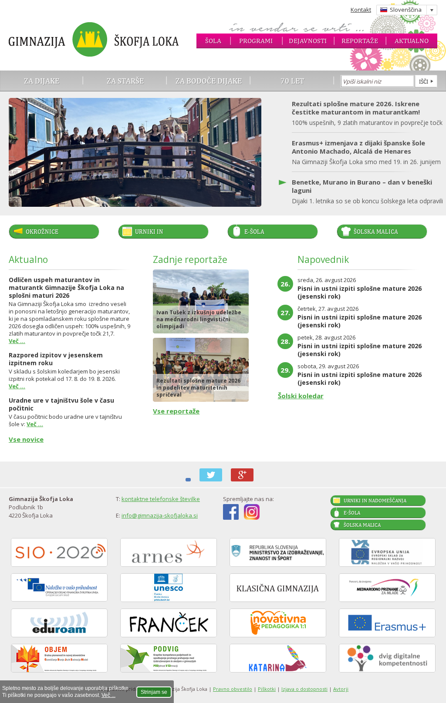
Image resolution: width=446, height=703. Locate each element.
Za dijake (41, 80)
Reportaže (359, 41)
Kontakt (361, 9)
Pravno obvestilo (232, 689)
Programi (256, 41)
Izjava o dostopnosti (304, 689)
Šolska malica (376, 231)
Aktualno (412, 41)
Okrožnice (42, 231)
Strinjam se (154, 692)
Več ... (108, 695)
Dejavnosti (308, 41)
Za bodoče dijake (209, 80)
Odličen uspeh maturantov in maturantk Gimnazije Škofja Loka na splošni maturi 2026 (66, 287)
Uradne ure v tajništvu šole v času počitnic (61, 404)
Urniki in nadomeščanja (157, 233)
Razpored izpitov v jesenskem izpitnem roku (56, 359)
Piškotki (267, 689)
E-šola (254, 231)
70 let (292, 80)
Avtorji (340, 689)
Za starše (125, 80)
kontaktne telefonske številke (161, 499)
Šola (213, 41)
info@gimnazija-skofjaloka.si (160, 515)
